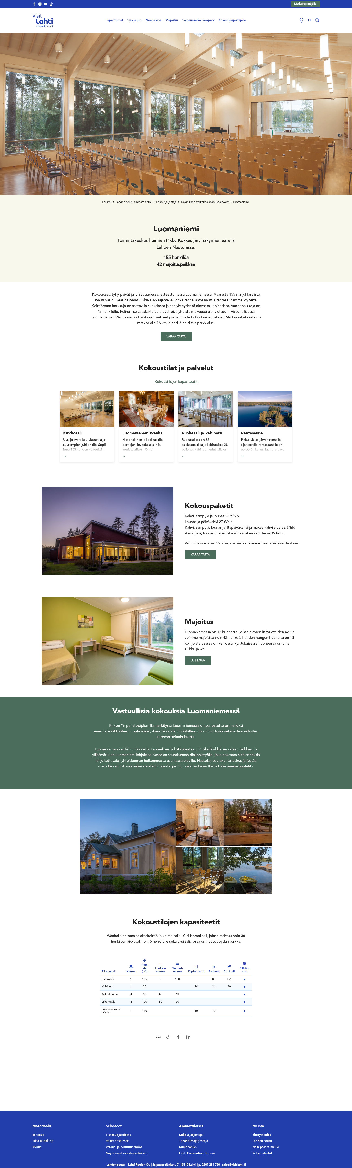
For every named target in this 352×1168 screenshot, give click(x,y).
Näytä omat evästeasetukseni (127, 1153)
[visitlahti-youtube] (45, 4)
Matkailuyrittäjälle (305, 3)
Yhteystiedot (261, 1135)
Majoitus (171, 20)
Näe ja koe (153, 20)
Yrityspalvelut (262, 1153)
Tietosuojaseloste (118, 1135)
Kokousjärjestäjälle (232, 20)
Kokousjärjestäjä (166, 202)
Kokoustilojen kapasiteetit (176, 382)
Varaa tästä (176, 336)
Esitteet (38, 1135)
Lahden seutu (262, 1141)
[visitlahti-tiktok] (51, 4)
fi (309, 20)
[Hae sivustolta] (317, 20)
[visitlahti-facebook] (34, 4)
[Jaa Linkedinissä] (188, 1036)
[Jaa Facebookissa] (178, 1036)
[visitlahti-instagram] (40, 4)
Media (36, 1147)
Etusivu (106, 202)
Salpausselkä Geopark (198, 20)
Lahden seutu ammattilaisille (134, 202)
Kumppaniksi (188, 1147)
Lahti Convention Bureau (197, 1153)
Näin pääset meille (265, 1147)
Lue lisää (198, 660)
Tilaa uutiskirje (42, 1141)
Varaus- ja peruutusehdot (124, 1147)
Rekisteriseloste (117, 1141)
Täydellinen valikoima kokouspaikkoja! (205, 202)
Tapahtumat (114, 20)
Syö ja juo (134, 20)
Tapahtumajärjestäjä (193, 1141)
